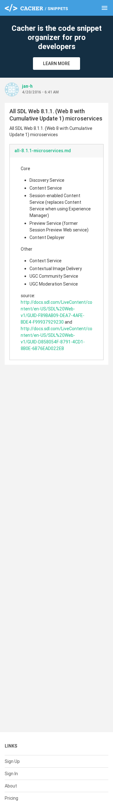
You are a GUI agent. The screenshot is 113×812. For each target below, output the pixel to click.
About (11, 786)
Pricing (11, 798)
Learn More (56, 63)
